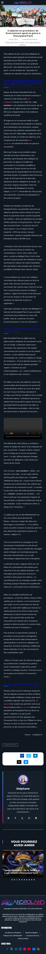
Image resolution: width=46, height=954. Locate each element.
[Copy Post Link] (19, 762)
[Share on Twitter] (28, 756)
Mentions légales (31, 933)
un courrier (25, 707)
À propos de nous (32, 936)
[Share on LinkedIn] (35, 756)
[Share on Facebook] (22, 756)
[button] (4, 865)
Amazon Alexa (23, 938)
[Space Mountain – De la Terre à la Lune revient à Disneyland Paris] (23, 863)
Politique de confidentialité (12, 936)
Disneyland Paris (10, 745)
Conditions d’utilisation (13, 933)
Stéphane (23, 788)
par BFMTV (14, 191)
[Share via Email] (26, 762)
